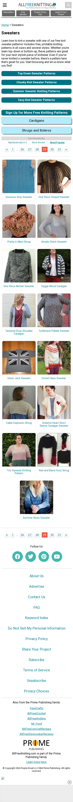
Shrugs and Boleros (36, 130)
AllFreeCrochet (36, 713)
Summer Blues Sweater (36, 518)
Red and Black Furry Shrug (54, 470)
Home (5, 25)
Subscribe (36, 660)
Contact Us (36, 597)
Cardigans (36, 121)
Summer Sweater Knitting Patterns (36, 91)
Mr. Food (36, 723)
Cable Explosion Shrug (19, 423)
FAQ (36, 607)
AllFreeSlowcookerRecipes (37, 734)
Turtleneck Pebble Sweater (54, 331)
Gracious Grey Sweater (19, 197)
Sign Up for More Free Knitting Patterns (36, 113)
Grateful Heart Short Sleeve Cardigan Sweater (54, 424)
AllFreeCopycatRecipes (36, 729)
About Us (36, 576)
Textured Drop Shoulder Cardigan (19, 332)
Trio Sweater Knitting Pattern (19, 472)
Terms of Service (36, 670)
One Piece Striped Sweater (54, 197)
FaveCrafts (36, 708)
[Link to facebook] (17, 556)
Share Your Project (36, 649)
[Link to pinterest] (43, 556)
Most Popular (57, 142)
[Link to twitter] (30, 556)
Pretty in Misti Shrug (18, 241)
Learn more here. (36, 762)
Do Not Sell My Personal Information (36, 628)
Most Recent (38, 142)
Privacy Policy (37, 639)
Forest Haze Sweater (54, 378)
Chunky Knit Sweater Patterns (36, 82)
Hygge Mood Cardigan (54, 286)
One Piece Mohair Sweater (19, 286)
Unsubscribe (36, 680)
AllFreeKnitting (36, 718)
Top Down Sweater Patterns (36, 73)
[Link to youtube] (57, 556)
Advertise (36, 586)
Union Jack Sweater (18, 378)
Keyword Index (36, 618)
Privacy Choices (36, 691)
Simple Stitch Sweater (54, 241)
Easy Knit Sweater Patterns (36, 100)
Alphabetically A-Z (17, 142)
